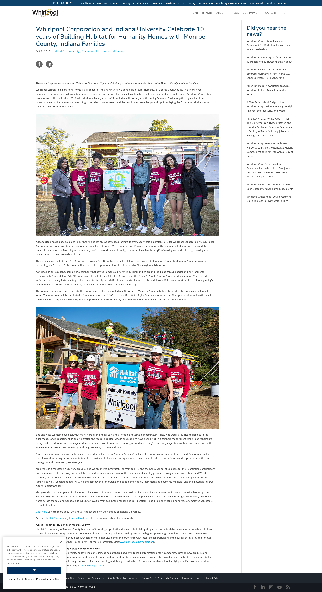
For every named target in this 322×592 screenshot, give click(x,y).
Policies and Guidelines (91, 578)
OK (34, 570)
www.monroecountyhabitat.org (136, 541)
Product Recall (141, 3)
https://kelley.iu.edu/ (92, 565)
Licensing (124, 3)
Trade (113, 3)
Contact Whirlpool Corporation (268, 3)
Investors (102, 3)
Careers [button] (271, 13)
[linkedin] (49, 64)
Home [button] (195, 13)
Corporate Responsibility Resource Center (223, 3)
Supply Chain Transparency (122, 578)
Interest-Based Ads (207, 578)
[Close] (61, 541)
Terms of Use (67, 578)
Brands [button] (207, 13)
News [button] (235, 13)
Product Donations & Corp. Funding (174, 3)
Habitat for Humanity (66, 51)
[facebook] (39, 64)
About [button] (220, 13)
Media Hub (87, 3)
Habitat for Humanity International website (69, 518)
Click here (41, 511)
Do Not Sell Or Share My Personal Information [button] (167, 578)
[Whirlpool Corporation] (52, 13)
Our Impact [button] (251, 13)
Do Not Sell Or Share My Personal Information (34, 579)
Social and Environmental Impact (103, 51)
